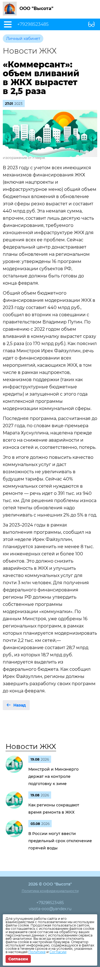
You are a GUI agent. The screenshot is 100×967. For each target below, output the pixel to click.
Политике (37, 952)
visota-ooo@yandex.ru (50, 908)
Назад (19, 705)
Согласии (57, 952)
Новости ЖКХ (31, 746)
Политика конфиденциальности (50, 891)
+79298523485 (33, 24)
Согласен (18, 958)
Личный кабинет (23, 38)
